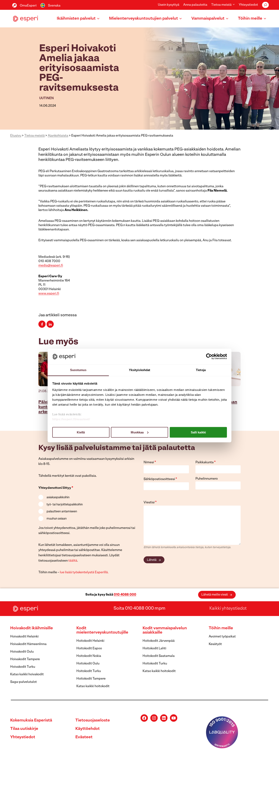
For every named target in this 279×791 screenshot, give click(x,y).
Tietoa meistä (34, 135)
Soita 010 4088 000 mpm (139, 608)
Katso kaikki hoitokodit (92, 686)
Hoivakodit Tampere (25, 659)
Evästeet (84, 737)
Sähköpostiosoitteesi (160, 479)
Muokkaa (137, 432)
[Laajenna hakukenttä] (265, 5)
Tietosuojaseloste (92, 720)
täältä (72, 560)
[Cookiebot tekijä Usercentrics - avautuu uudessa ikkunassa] (209, 356)
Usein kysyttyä (168, 5)
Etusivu (15, 135)
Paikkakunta (205, 462)
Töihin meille (221, 628)
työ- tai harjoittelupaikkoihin (65, 504)
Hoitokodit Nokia (88, 656)
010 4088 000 (125, 594)
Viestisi (150, 502)
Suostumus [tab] (78, 370)
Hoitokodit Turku (88, 671)
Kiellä (81, 432)
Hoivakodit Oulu (22, 651)
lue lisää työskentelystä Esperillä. (84, 572)
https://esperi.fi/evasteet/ (71, 419)
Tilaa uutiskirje (24, 729)
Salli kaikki (198, 432)
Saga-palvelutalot (23, 682)
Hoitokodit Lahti (154, 648)
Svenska (54, 5)
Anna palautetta (195, 5)
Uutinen (46, 98)
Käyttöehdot (87, 729)
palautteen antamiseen (62, 511)
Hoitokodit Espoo (89, 648)
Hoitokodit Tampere (91, 678)
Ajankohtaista (58, 135)
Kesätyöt (215, 644)
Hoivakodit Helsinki (24, 636)
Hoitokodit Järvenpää (159, 641)
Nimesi (150, 462)
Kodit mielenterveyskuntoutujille (102, 630)
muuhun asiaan (57, 518)
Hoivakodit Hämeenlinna (28, 644)
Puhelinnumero (206, 478)
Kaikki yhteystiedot (228, 608)
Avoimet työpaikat (222, 636)
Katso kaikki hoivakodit (27, 674)
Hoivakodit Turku (22, 667)
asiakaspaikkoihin (58, 497)
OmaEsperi (28, 5)
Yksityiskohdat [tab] (139, 370)
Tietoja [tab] (201, 370)
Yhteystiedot (248, 5)
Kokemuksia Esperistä (31, 720)
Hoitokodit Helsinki (90, 641)
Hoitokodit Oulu (87, 663)
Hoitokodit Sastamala (159, 656)
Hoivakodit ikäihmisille (31, 628)
